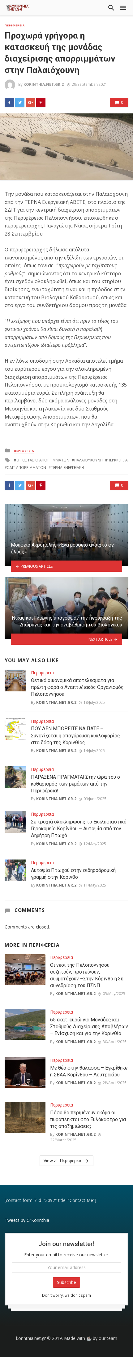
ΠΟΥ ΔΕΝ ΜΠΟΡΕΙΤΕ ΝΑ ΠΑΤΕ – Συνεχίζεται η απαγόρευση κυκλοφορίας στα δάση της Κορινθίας (75, 735)
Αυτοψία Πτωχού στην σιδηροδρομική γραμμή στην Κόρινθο (73, 873)
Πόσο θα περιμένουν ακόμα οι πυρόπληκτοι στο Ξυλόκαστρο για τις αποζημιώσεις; (88, 1119)
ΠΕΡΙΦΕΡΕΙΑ (118, 460)
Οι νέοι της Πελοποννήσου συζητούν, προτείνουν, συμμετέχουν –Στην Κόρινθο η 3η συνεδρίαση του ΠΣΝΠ (86, 975)
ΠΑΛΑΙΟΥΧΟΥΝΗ (88, 460)
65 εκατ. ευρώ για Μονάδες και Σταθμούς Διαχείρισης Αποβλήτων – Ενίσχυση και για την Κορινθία (89, 1026)
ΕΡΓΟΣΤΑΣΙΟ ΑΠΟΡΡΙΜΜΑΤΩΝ (42, 460)
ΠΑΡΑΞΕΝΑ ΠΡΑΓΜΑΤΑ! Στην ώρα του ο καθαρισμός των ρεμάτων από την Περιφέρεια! (75, 784)
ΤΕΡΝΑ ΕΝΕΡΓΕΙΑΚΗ (67, 467)
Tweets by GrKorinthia (27, 1220)
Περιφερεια (15, 25)
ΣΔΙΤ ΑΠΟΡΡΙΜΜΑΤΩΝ (26, 467)
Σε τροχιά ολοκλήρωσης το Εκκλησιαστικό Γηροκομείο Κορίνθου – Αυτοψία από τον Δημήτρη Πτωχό (79, 828)
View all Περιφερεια (63, 1160)
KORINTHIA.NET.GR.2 (44, 84)
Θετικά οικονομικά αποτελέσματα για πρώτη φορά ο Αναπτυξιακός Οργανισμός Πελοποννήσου (77, 687)
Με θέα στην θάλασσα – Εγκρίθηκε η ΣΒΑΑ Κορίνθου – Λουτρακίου (88, 1071)
